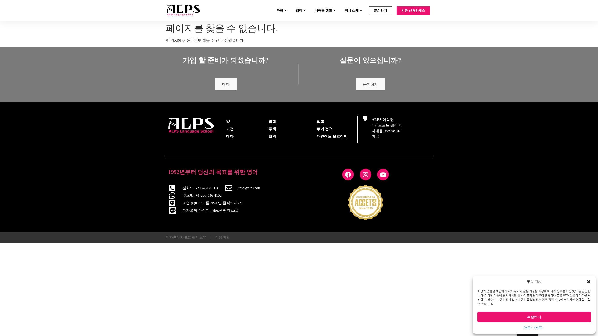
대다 (226, 84)
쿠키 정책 (325, 129)
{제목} (527, 327)
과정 (280, 10)
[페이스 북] (348, 174)
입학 (299, 10)
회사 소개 (352, 10)
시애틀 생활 (323, 10)
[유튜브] (383, 174)
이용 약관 (223, 237)
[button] (588, 282)
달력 (272, 136)
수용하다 (534, 317)
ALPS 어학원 (383, 120)
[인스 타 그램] (365, 174)
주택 (272, 129)
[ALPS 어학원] (365, 118)
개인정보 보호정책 (332, 136)
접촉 (320, 121)
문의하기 (380, 10)
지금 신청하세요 (413, 10)
